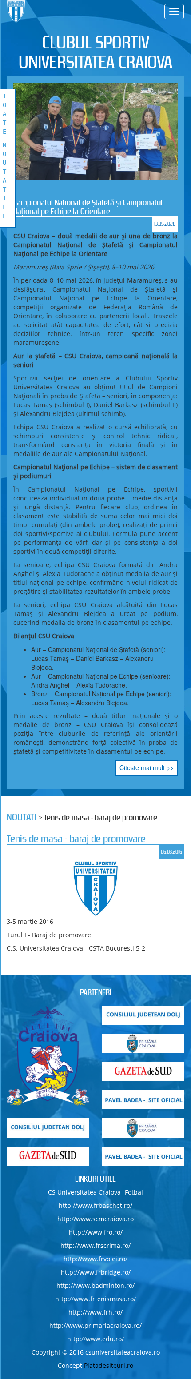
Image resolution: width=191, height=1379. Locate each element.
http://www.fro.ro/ (96, 1232)
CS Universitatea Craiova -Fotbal (95, 1192)
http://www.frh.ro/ (95, 1312)
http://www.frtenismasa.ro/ (95, 1299)
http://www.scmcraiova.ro (95, 1219)
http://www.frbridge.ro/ (96, 1272)
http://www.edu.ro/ (95, 1339)
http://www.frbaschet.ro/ (95, 1205)
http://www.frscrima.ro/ (95, 1245)
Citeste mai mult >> (146, 767)
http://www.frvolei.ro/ (95, 1259)
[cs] (48, 1055)
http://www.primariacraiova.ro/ (95, 1325)
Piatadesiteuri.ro (108, 1365)
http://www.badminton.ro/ (95, 1285)
